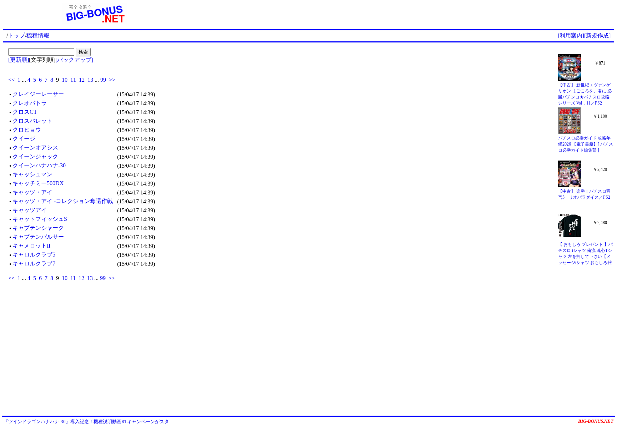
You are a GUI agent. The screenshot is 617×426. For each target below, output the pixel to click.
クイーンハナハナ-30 (39, 165)
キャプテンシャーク (38, 228)
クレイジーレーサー (38, 94)
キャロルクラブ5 (33, 255)
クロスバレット (32, 121)
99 (103, 80)
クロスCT (24, 112)
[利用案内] (571, 35)
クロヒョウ (26, 130)
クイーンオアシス (35, 147)
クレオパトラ (29, 103)
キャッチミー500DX (38, 183)
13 (90, 80)
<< (11, 80)
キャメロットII (31, 246)
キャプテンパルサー (38, 237)
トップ (16, 35)
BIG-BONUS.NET (595, 421)
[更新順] (18, 60)
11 (73, 80)
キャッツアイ (29, 210)
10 (64, 80)
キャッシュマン (32, 174)
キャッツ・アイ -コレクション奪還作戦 (62, 201)
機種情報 (37, 35)
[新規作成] (597, 35)
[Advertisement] (400, 13)
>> (112, 80)
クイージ (23, 139)
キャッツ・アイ (32, 192)
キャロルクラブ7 (33, 263)
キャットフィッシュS (39, 219)
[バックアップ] (74, 60)
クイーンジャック (35, 156)
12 (81, 80)
